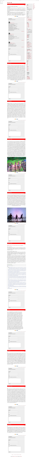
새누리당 (28, 20)
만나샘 (28, 17)
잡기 (21, 17)
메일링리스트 (1, 3)
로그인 (36, 0)
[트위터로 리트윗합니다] (16, 16)
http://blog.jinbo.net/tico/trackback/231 (12, 226)
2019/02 (27, 36)
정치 (28, 26)
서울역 (30, 17)
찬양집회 (27, 17)
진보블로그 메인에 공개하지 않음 (13, 183)
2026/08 (29, 29)
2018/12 (27, 37)
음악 (27, 64)
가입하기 (38, 0)
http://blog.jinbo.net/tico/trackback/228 (12, 369)
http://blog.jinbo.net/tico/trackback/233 (12, 122)
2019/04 (27, 35)
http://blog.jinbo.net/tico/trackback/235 (12, 19)
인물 (28, 24)
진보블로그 (14, 456)
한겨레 (27, 70)
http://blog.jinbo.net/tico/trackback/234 (12, 84)
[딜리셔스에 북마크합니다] (17, 16)
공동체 (0, 1)
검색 (27, 62)
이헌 (29, 17)
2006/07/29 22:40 (22, 31)
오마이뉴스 (28, 68)
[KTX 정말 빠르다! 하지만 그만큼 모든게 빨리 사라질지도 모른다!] (15, 245)
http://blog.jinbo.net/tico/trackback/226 (12, 437)
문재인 (27, 18)
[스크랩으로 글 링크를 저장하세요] (15, 16)
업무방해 (30, 20)
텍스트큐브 (16, 456)
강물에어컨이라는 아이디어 (29, 50)
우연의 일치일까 (28, 42)
